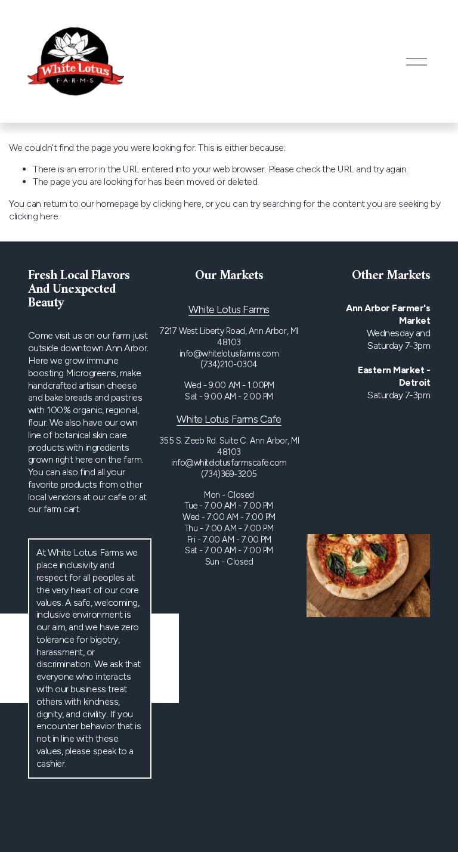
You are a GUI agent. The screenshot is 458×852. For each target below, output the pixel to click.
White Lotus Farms (229, 309)
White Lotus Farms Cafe (229, 419)
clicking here (177, 203)
